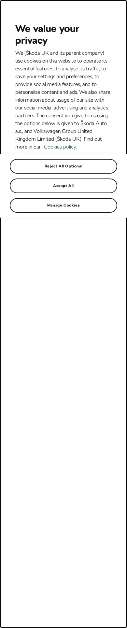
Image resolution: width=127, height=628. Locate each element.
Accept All (63, 185)
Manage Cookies (63, 205)
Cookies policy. (60, 147)
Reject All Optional (63, 166)
